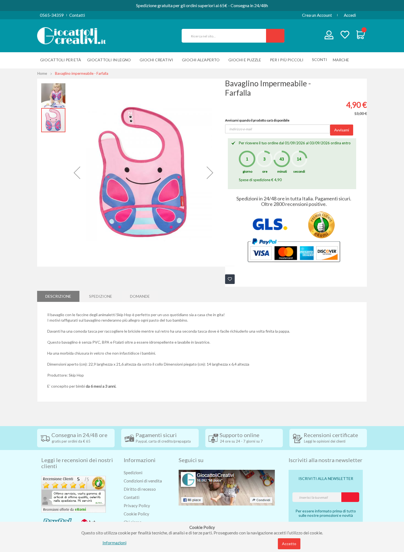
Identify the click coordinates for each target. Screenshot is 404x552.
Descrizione (58, 296)
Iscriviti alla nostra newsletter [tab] (326, 460)
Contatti (77, 15)
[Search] (275, 36)
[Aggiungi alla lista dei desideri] (230, 279)
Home (42, 73)
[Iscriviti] (350, 497)
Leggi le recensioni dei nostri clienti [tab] (77, 463)
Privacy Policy (137, 505)
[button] (77, 173)
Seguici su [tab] (191, 460)
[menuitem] (342, 60)
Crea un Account (317, 15)
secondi (299, 171)
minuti (282, 171)
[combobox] (226, 36)
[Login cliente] (329, 36)
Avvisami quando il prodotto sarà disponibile (257, 120)
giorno (247, 171)
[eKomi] (73, 493)
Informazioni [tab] (140, 460)
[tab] (58, 296)
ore (264, 171)
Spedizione (100, 296)
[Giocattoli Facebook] (227, 487)
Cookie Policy (136, 513)
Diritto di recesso (140, 489)
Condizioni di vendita (143, 480)
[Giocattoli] (71, 35)
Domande (140, 296)
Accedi (350, 15)
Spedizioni (133, 472)
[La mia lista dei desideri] (345, 35)
